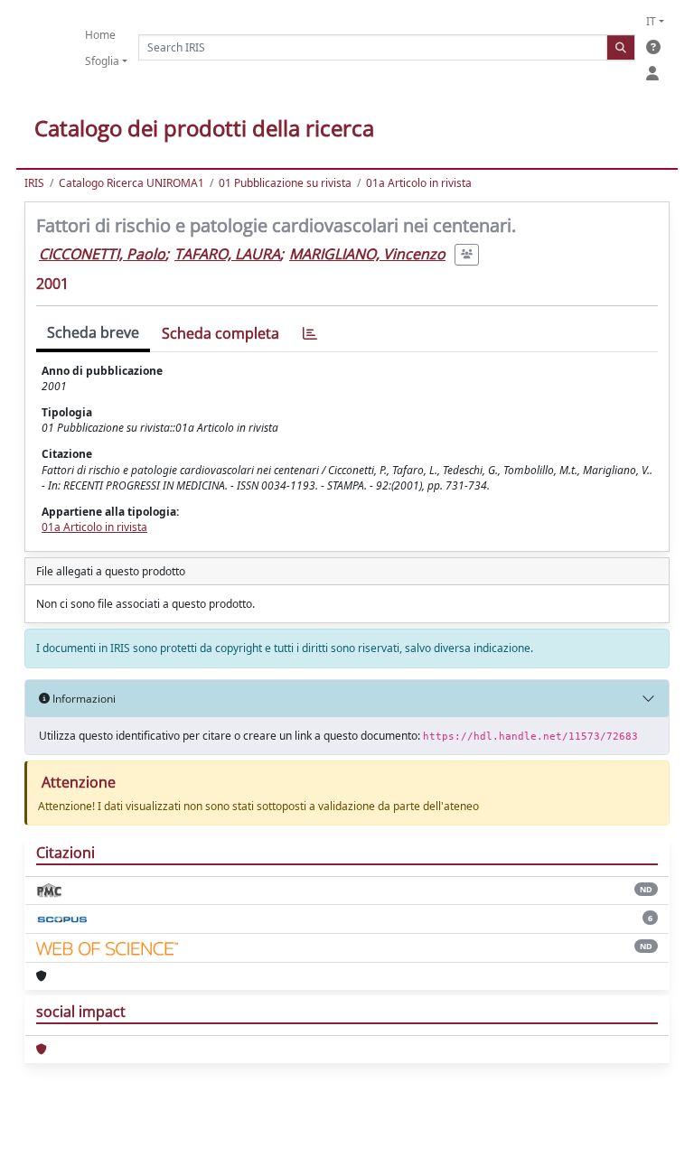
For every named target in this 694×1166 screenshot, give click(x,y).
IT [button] (651, 21)
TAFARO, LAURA (227, 254)
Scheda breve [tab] (93, 332)
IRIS (34, 183)
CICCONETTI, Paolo (102, 254)
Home (100, 34)
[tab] (310, 333)
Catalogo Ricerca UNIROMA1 (131, 183)
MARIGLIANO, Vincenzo (367, 254)
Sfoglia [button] (102, 61)
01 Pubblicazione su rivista (285, 183)
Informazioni (83, 698)
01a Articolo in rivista (419, 183)
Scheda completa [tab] (220, 333)
